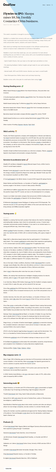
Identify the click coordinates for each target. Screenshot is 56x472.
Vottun (29, 348)
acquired (49, 151)
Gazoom (20, 124)
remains (38, 142)
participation (17, 198)
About (44, 5)
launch (26, 164)
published (22, 241)
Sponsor (48, 5)
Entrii (33, 124)
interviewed (14, 202)
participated (11, 179)
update (11, 368)
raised (19, 90)
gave (36, 387)
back (9, 271)
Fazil (29, 124)
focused (29, 331)
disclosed (15, 170)
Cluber (15, 348)
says (29, 282)
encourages (30, 361)
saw (26, 374)
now (40, 79)
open (15, 278)
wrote (19, 189)
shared (28, 243)
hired (7, 138)
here (29, 226)
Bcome (26, 124)
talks (14, 299)
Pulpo (19, 348)
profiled (10, 230)
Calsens (24, 348)
